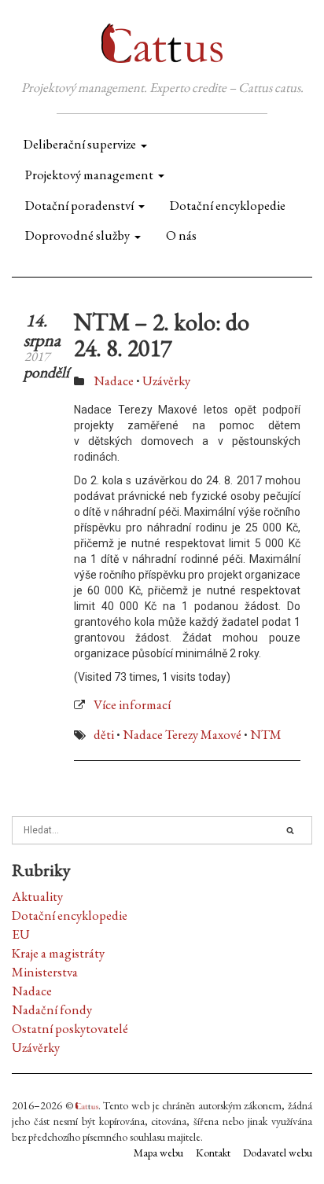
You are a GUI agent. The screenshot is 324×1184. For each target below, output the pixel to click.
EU (21, 934)
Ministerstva (45, 971)
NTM (266, 734)
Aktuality (37, 896)
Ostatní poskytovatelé (70, 1028)
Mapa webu (158, 1152)
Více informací (132, 704)
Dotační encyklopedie (227, 205)
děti (104, 734)
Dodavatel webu (277, 1152)
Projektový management (89, 174)
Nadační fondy (52, 1009)
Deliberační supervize (80, 144)
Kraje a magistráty (58, 953)
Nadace (114, 380)
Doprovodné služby (77, 235)
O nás (181, 235)
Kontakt (213, 1152)
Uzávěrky (166, 380)
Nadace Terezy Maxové (182, 734)
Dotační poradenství (79, 205)
